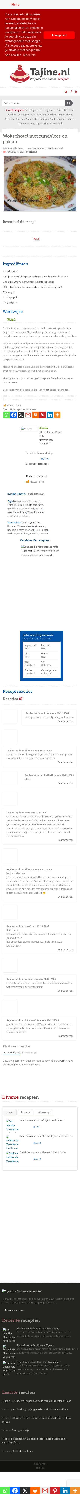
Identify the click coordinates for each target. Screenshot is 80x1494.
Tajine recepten (25, 123)
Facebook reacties (11, 1053)
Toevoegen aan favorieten (21, 151)
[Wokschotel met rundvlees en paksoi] (40, 183)
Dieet (60, 110)
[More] (57, 415)
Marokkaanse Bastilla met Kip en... (36, 1345)
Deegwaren (49, 110)
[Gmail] (28, 415)
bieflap (17, 501)
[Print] (28, 238)
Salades (20, 119)
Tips (46, 123)
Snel (52, 119)
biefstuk (26, 501)
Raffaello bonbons (23, 1451)
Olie (38, 530)
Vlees (25, 533)
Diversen (68, 110)
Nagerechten (65, 114)
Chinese (18, 148)
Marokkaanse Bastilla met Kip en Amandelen (46, 1136)
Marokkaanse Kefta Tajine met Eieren (42, 1120)
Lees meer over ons (15, 1310)
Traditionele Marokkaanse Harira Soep (43, 1152)
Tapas (39, 123)
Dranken (11, 114)
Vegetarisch (56, 123)
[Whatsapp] (6, 415)
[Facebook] (13, 415)
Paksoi (44, 530)
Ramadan (9, 119)
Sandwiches (32, 119)
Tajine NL (7, 1401)
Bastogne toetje (20, 1430)
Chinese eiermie (15, 505)
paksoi (39, 508)
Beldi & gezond (33, 110)
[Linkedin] (50, 415)
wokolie (11, 512)
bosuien (36, 501)
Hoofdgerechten (26, 114)
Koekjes (52, 114)
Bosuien (11, 526)
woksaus (21, 512)
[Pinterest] (42, 415)
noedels (11, 508)
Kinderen (42, 114)
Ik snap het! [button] (59, 35)
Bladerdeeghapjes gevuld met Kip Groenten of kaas (43, 1401)
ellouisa (43, 428)
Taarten (70, 119)
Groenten (40, 526)
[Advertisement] (30, 606)
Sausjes (45, 119)
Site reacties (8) (29, 1053)
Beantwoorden (66, 721)
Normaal (57, 148)
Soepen (60, 119)
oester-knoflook (25, 508)
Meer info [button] (29, 55)
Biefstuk (35, 522)
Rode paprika (14, 533)
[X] (21, 415)
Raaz (4, 1438)
